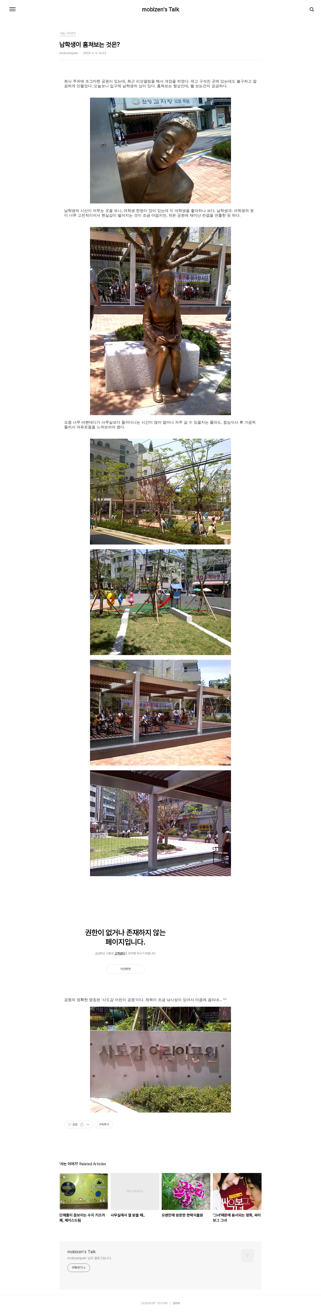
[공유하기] (82, 1124)
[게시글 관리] (88, 1124)
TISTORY (162, 1303)
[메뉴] (12, 9)
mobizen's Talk (160, 9)
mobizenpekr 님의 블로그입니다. (89, 1258)
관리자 (176, 1303)
